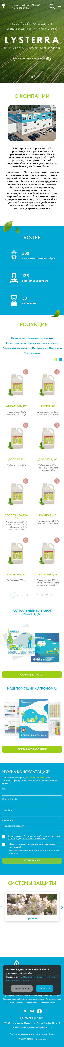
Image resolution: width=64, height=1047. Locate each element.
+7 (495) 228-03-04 (36, 777)
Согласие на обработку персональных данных (23, 999)
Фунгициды (55, 348)
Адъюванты (24, 348)
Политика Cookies (47, 1002)
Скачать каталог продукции (30, 58)
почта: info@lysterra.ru (40, 1027)
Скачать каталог (32, 675)
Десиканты (46, 338)
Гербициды (32, 338)
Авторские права (53, 999)
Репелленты (9, 348)
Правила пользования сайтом (17, 995)
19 (46, 595)
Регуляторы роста (16, 343)
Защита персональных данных (45, 995)
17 (36, 595)
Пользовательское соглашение (23, 1002)
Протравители (32, 353)
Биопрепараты (50, 343)
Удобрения (34, 343)
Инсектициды (39, 348)
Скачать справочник (32, 749)
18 (41, 595)
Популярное (18, 338)
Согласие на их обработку (34, 838)
